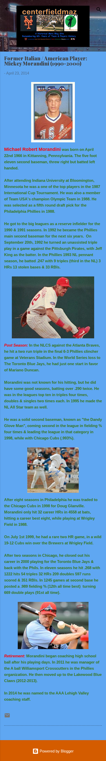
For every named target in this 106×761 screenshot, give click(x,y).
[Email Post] (7, 717)
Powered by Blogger (56, 751)
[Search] (99, 10)
